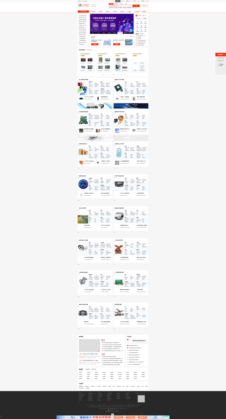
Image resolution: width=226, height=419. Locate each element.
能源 (80, 32)
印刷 (80, 23)
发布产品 (138, 18)
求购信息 (107, 11)
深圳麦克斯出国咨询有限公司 (141, 291)
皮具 (85, 21)
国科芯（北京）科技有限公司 (124, 291)
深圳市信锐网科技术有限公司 (141, 42)
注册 (145, 15)
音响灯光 (80, 42)
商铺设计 (145, 18)
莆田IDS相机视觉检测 (141, 96)
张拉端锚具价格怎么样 (124, 225)
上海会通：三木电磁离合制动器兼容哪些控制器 (128, 96)
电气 (83, 17)
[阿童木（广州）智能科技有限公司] (95, 204)
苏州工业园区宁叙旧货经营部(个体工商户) (107, 195)
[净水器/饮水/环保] (119, 152)
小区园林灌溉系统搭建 (124, 257)
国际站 (147, 1)
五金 (80, 19)
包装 (81, 23)
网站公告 (141, 33)
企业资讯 (129, 11)
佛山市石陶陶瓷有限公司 (105, 131)
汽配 (80, 29)
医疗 (85, 32)
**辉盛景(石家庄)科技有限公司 (106, 259)
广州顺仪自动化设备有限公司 (137, 53)
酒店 (85, 19)
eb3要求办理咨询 (140, 289)
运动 (85, 40)
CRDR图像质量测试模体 (124, 161)
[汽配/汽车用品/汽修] (119, 184)
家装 (83, 19)
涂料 (83, 15)
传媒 (85, 42)
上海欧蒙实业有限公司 (123, 131)
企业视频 (122, 11)
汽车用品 (82, 29)
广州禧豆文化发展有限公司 (141, 40)
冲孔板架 (115, 7)
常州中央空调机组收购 (105, 193)
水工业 (83, 25)
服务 (83, 44)
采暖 (80, 27)
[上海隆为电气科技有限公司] (131, 204)
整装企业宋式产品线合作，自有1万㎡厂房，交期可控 (146, 257)
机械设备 (84, 38)
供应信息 (93, 11)
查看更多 (131, 36)
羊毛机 (133, 7)
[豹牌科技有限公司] (95, 172)
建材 (81, 19)
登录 (113, 1)
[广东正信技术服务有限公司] (131, 140)
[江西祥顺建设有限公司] (95, 236)
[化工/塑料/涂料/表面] (83, 88)
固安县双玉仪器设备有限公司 (124, 163)
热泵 (81, 27)
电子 (81, 17)
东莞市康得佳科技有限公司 (105, 99)
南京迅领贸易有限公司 (140, 43)
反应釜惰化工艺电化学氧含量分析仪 (90, 193)
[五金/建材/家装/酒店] (83, 120)
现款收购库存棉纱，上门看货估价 (141, 35)
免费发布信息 (144, 5)
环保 (85, 25)
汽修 (85, 29)
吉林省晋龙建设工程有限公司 (141, 195)
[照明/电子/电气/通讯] (119, 88)
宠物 (84, 36)
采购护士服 (138, 38)
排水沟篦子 (120, 7)
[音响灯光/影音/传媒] (83, 312)
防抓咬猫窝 (129, 7)
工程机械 (80, 38)
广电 (80, 40)
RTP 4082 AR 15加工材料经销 (89, 96)
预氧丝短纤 (138, 37)
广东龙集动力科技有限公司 (105, 291)
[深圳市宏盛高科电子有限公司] (131, 236)
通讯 (85, 17)
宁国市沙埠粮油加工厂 (104, 227)
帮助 (139, 1)
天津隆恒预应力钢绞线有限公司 (125, 227)
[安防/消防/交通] (83, 248)
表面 (85, 15)
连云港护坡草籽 (87, 225)
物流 (80, 44)
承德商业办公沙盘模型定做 (106, 257)
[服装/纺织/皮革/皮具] (119, 120)
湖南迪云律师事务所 (140, 45)
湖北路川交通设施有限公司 (88, 291)
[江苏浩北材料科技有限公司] (131, 172)
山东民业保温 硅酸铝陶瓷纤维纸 (90, 257)
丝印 (83, 23)
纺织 (81, 21)
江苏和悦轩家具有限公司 (141, 259)
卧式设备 (124, 7)
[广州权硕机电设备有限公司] (131, 108)
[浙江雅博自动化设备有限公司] (95, 268)
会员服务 (144, 11)
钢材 (83, 32)
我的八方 (122, 1)
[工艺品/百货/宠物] (119, 248)
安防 (80, 34)
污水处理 (84, 34)
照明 (80, 17)
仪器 (83, 27)
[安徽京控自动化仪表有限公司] (131, 268)
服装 (80, 21)
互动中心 (129, 1)
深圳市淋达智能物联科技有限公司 (125, 259)
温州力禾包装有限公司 (87, 163)
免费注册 (117, 1)
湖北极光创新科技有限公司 (105, 163)
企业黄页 (100, 11)
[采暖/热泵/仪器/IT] (83, 184)
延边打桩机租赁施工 (140, 193)
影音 (83, 42)
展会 (81, 44)
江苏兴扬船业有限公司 (123, 195)
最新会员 (137, 33)
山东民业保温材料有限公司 (88, 259)
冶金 (81, 32)
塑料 (81, 15)
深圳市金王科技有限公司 (88, 99)
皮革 (83, 21)
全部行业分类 (83, 11)
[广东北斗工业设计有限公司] (95, 140)
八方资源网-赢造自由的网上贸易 (87, 5)
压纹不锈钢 (111, 7)
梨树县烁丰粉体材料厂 (101, 53)
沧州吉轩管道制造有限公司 (88, 131)
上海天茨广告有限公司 (119, 53)
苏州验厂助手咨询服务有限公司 (142, 131)
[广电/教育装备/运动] (119, 280)
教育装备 (82, 40)
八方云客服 (136, 11)
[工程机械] (83, 280)
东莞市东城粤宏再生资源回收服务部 (142, 227)
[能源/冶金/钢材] (119, 216)
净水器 (80, 25)
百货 (82, 36)
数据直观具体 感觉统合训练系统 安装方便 (127, 289)
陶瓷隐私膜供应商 (104, 96)
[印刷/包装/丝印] (83, 152)
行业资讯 (115, 11)
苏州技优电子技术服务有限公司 (142, 99)
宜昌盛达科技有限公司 (87, 195)
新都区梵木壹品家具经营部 (141, 163)
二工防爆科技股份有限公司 (85, 53)
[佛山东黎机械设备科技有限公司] (95, 108)
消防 (81, 34)
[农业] (83, 216)
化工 (80, 15)
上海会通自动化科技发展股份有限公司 (126, 99)
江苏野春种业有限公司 (87, 227)
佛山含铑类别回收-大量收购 (142, 225)
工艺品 (80, 36)
